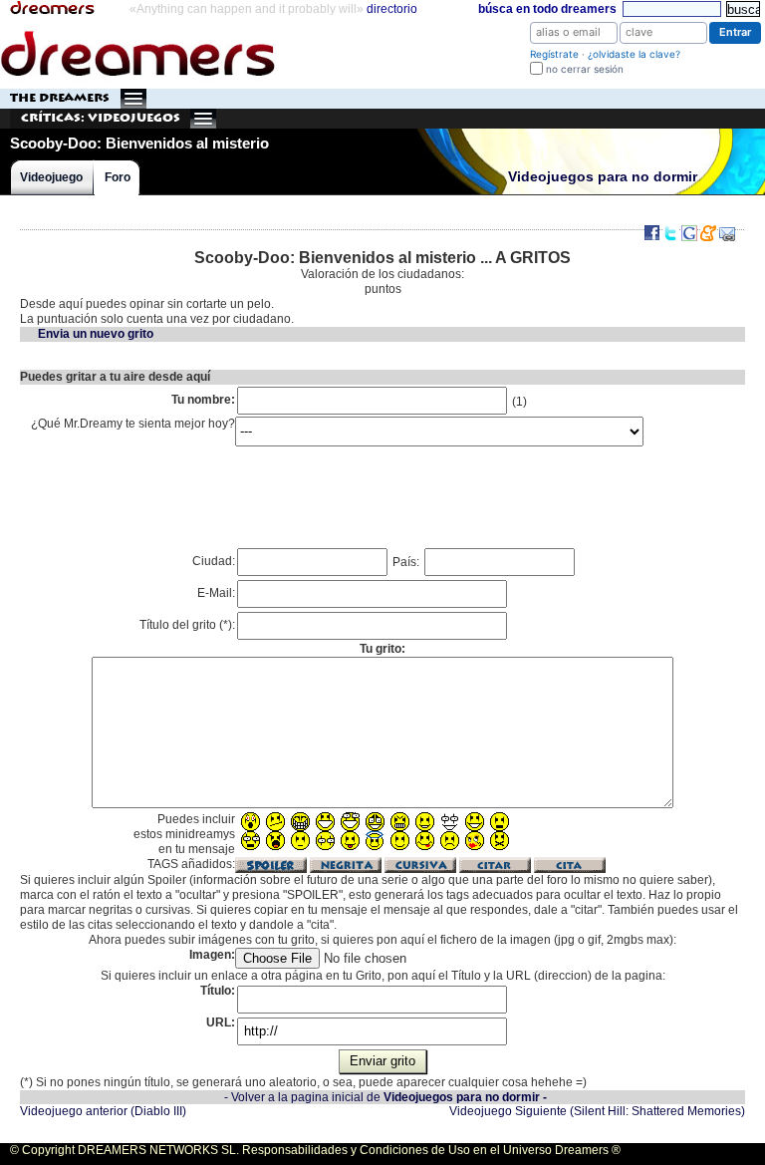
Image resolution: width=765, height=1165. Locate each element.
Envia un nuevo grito (95, 334)
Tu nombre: (203, 400)
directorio (392, 9)
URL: (220, 1022)
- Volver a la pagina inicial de (385, 1097)
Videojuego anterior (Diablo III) (103, 1111)
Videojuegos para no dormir (602, 176)
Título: (217, 991)
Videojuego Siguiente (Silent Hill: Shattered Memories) (597, 1111)
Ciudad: (213, 561)
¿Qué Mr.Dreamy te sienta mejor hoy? (133, 424)
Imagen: (212, 955)
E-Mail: (216, 593)
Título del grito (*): (187, 625)
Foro (117, 177)
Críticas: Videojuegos (100, 118)
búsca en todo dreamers (547, 9)
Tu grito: (382, 649)
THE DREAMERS (60, 98)
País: (407, 562)
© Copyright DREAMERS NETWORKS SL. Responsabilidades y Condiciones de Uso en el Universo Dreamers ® (315, 1150)
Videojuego (51, 177)
